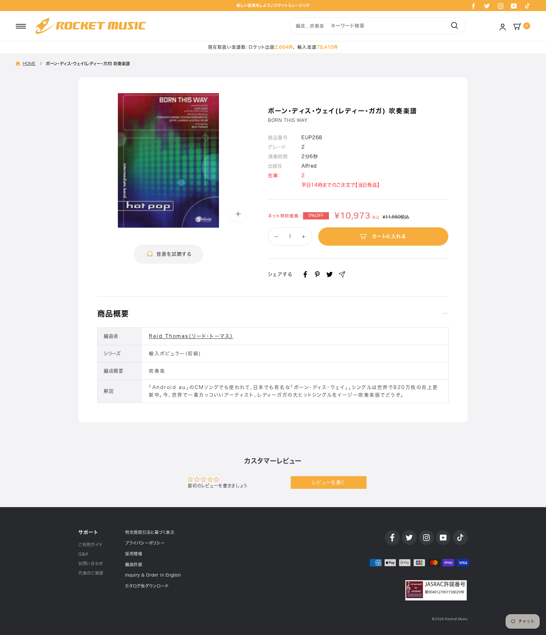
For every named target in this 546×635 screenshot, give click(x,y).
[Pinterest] (317, 274)
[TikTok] (527, 5)
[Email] (342, 274)
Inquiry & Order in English (153, 575)
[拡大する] (238, 213)
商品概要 (113, 313)
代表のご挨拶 (91, 573)
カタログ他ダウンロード (147, 586)
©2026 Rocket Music (450, 619)
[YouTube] (514, 5)
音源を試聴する (174, 254)
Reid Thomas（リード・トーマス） (191, 336)
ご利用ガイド (90, 544)
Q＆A (83, 554)
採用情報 (133, 554)
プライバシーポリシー (145, 543)
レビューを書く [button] (328, 482)
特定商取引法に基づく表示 (149, 532)
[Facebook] (473, 5)
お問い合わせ (90, 563)
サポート (88, 532)
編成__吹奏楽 (310, 26)
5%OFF (316, 215)
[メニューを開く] (21, 25)
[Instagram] (500, 5)
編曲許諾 (133, 564)
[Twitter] (487, 5)
